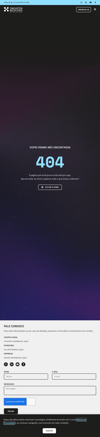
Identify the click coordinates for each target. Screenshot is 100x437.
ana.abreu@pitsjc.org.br (14, 349)
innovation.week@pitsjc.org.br (16, 341)
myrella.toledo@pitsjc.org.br (15, 357)
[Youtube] (90, 2)
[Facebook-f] (95, 2)
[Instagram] (81, 2)
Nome (6, 372)
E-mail (55, 372)
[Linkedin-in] (86, 2)
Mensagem (9, 384)
